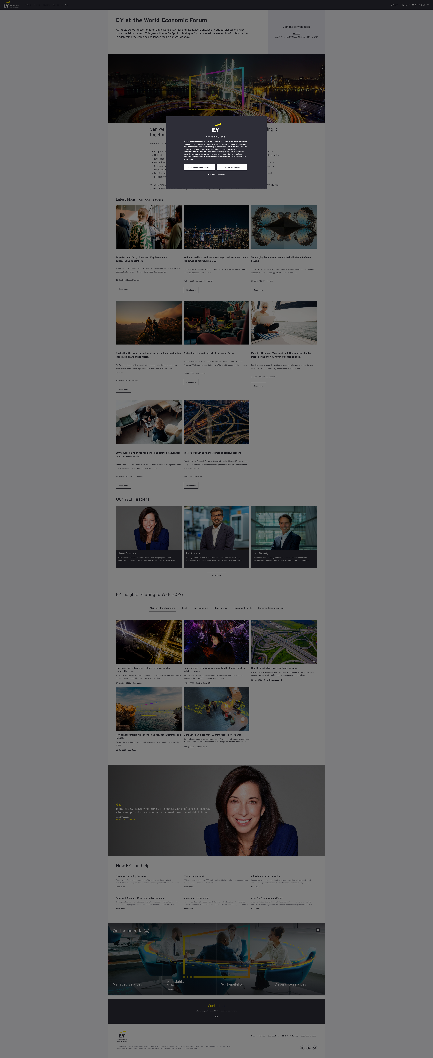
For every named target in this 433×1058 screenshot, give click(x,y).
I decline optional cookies (199, 167)
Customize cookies (216, 174)
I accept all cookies (231, 167)
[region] (216, 152)
